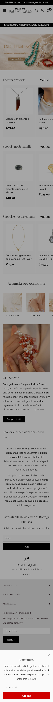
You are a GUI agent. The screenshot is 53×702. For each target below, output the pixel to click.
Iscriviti (11, 639)
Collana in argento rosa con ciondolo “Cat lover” (19, 257)
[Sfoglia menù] (4, 10)
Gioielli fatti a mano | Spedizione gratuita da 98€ (26, 2)
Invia (26, 546)
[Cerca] (36, 10)
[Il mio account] (42, 10)
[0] (48, 10)
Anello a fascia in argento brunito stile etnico (17, 189)
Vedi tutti (45, 80)
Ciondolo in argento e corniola (17, 121)
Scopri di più (14, 419)
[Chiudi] (49, 654)
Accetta (26, 695)
